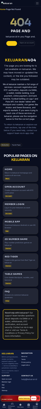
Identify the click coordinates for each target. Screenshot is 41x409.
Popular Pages (16, 145)
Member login (6, 382)
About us (24, 356)
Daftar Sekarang (24, 398)
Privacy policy (26, 362)
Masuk (34, 398)
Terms (23, 359)
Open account (7, 379)
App (3, 385)
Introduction (5, 145)
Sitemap (4, 390)
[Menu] (37, 3)
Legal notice (25, 365)
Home (2, 9)
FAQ (3, 387)
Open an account (27, 43)
